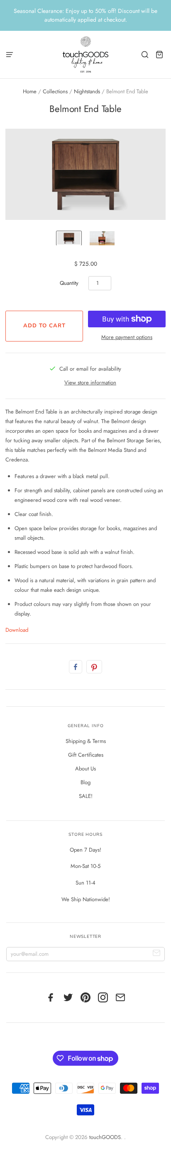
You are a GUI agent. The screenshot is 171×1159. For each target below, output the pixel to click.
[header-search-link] (145, 54)
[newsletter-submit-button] (157, 954)
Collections (55, 91)
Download (16, 630)
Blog (85, 782)
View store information (90, 382)
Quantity (69, 283)
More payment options (126, 337)
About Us (85, 769)
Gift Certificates (85, 755)
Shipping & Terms (86, 741)
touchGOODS (105, 1137)
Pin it (94, 666)
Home (30, 91)
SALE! (86, 796)
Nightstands (87, 91)
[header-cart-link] (159, 54)
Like (75, 666)
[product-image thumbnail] (68, 238)
